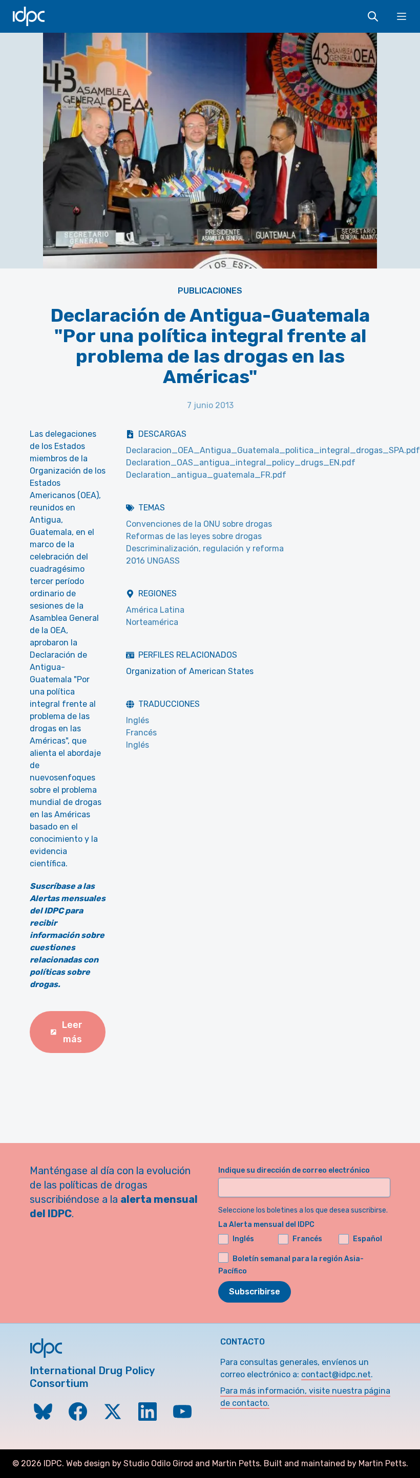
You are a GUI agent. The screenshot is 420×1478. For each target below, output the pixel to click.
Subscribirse (254, 1291)
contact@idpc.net (336, 1374)
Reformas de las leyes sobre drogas (194, 536)
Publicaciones (210, 291)
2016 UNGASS (153, 561)
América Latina (155, 610)
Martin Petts (236, 1463)
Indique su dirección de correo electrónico (294, 1170)
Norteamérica (152, 622)
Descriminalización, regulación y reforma (205, 548)
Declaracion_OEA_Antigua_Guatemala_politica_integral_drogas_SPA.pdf (273, 450)
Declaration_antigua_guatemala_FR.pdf (206, 475)
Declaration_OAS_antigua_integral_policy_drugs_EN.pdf (240, 462)
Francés (141, 732)
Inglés (137, 720)
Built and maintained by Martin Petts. (336, 1463)
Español (367, 1239)
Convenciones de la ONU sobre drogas (199, 524)
